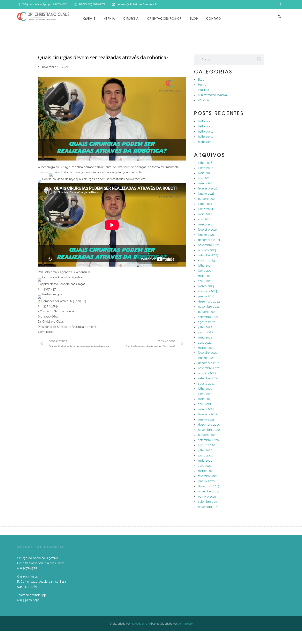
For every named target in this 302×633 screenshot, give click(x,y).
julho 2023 (205, 265)
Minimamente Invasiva (212, 95)
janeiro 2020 (206, 481)
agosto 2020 (206, 445)
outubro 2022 (207, 311)
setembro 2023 (208, 255)
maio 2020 (205, 460)
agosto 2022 (206, 322)
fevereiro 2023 (207, 291)
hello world (205, 121)
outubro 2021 (207, 373)
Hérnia (109, 18)
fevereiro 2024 (207, 229)
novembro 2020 (209, 429)
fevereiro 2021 (207, 414)
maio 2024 (205, 214)
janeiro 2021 (206, 419)
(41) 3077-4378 (27, 568)
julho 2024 (205, 204)
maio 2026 (205, 173)
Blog (194, 18)
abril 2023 (204, 281)
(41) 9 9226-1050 (28, 600)
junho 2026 (205, 168)
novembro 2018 (208, 506)
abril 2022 (204, 342)
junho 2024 (205, 209)
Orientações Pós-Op (164, 18)
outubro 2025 (207, 198)
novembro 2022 (209, 306)
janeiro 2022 (206, 357)
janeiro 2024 (206, 234)
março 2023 (206, 286)
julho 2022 (205, 327)
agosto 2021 (206, 383)
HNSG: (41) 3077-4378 (92, 4)
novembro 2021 (208, 368)
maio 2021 (205, 399)
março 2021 (206, 409)
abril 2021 (204, 404)
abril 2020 (205, 465)
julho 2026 (205, 162)
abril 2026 (205, 178)
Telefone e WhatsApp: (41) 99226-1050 (44, 4)
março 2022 (206, 347)
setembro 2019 (208, 501)
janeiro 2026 (206, 193)
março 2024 (206, 224)
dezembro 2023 (209, 239)
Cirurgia (131, 18)
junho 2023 (205, 270)
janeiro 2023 (206, 296)
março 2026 (206, 183)
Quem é (89, 18)
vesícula (203, 100)
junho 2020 (205, 455)
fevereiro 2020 (208, 476)
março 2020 (206, 470)
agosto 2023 (206, 260)
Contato (213, 18)
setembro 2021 (208, 378)
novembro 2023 (209, 245)
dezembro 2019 (208, 486)
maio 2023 (205, 275)
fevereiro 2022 (207, 352)
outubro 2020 (207, 435)
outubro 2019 (207, 496)
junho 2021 (205, 393)
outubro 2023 (207, 250)
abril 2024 (204, 219)
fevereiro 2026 (208, 188)
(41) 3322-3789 (27, 586)
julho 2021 (205, 388)
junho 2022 (205, 332)
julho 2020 (205, 450)
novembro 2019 (208, 491)
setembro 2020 (208, 440)
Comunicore (185, 623)
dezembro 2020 (209, 424)
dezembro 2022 (209, 301)
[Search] (259, 59)
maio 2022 (205, 337)
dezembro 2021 (208, 363)
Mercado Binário (141, 623)
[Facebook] (280, 4)
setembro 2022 (208, 317)
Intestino (203, 89)
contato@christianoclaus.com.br (137, 4)
